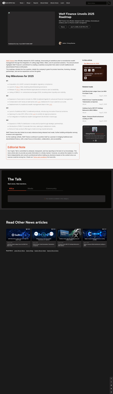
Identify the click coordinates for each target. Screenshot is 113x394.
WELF (18, 87)
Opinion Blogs (29, 250)
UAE (39, 102)
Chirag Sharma (90, 133)
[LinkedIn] (95, 140)
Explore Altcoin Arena (52, 250)
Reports (36, 3)
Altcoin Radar (44, 3)
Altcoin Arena (54, 3)
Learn (62, 3)
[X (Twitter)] (93, 140)
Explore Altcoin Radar (40, 250)
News (63, 27)
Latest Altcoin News (19, 250)
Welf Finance (10, 60)
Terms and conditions (40, 157)
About (68, 3)
